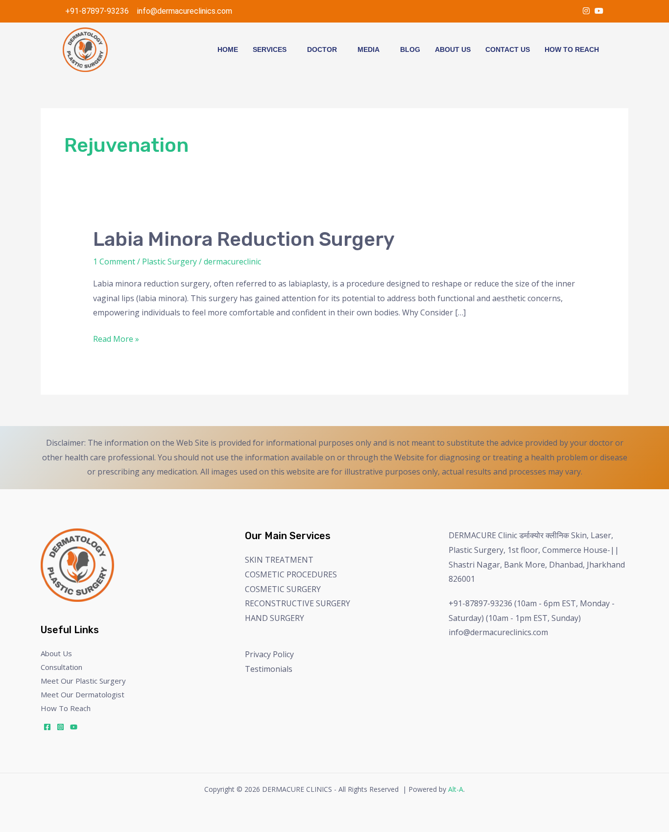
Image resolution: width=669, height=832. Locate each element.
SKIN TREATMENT (279, 559)
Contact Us (507, 49)
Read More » (116, 338)
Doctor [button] (322, 49)
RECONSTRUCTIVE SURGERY (297, 603)
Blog (410, 49)
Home (227, 49)
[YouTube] (599, 10)
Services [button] (270, 49)
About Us (453, 49)
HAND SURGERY (274, 618)
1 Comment (114, 261)
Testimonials (268, 669)
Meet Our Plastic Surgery (83, 681)
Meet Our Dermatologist (82, 694)
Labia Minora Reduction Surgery (244, 239)
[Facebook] (47, 727)
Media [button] (369, 49)
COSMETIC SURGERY (283, 589)
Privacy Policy (269, 654)
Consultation (61, 667)
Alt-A (455, 789)
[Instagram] (586, 10)
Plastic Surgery (169, 261)
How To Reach (572, 49)
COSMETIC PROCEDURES (291, 574)
